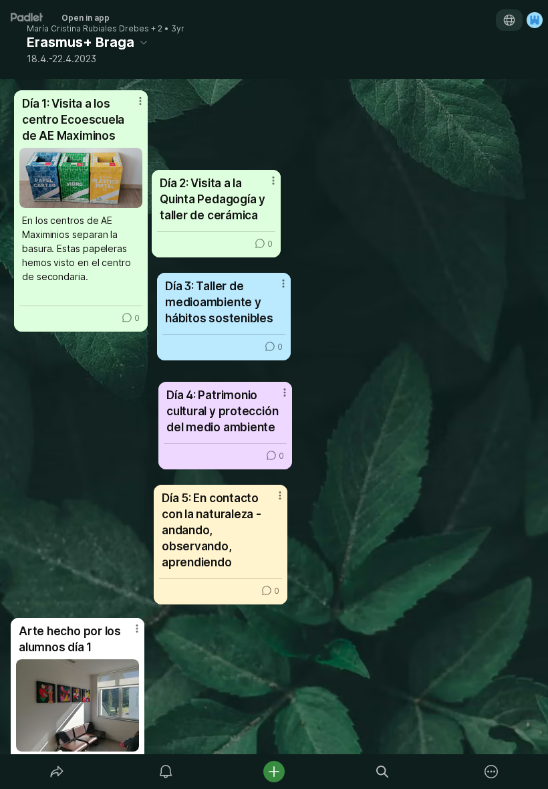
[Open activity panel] (165, 771)
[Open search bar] (382, 771)
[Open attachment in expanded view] (77, 705)
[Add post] (274, 771)
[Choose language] (509, 20)
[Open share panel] (56, 771)
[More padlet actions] (491, 771)
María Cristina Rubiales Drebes (88, 28)
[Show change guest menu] (535, 20)
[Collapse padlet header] (144, 42)
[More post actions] (128, 634)
